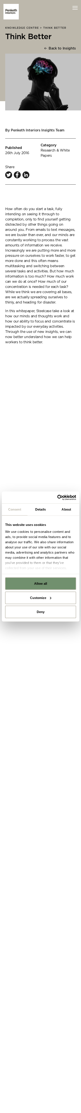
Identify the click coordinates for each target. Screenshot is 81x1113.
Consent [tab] (14, 509)
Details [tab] (40, 509)
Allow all (40, 583)
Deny (40, 612)
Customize (38, 597)
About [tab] (66, 509)
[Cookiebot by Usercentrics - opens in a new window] (57, 497)
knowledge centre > (24, 28)
